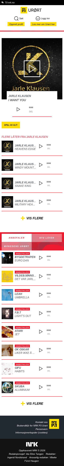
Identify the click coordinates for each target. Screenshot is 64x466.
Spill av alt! (10, 125)
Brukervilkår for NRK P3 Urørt (32, 425)
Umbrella (22, 297)
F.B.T (18, 312)
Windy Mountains (27, 167)
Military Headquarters (32, 204)
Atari (19, 330)
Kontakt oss (41, 422)
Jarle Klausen (19, 96)
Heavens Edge (25, 149)
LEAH (18, 294)
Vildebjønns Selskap (31, 275)
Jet (17, 334)
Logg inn (45, 18)
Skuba (19, 386)
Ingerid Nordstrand (17, 457)
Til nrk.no (10, 2)
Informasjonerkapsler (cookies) (31, 432)
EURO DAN (22, 260)
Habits (19, 371)
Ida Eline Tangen (34, 454)
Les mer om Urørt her (43, 24)
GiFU (18, 367)
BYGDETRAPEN (25, 257)
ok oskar (22, 349)
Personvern (42, 429)
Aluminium (22, 389)
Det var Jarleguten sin (32, 279)
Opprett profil (16, 24)
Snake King (23, 186)
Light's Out (23, 316)
